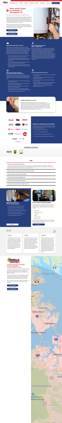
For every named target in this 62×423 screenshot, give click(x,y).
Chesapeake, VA (51, 0)
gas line (28, 65)
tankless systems (21, 58)
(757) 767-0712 (58, 0)
